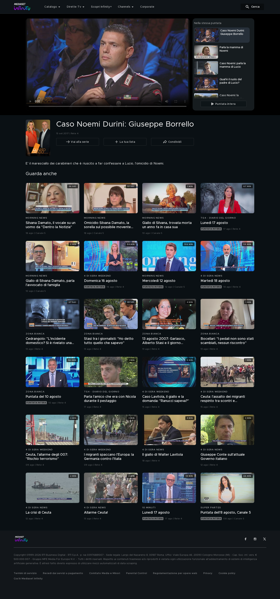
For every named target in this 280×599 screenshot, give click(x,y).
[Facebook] (245, 539)
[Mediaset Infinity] (22, 7)
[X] (264, 539)
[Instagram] (255, 539)
